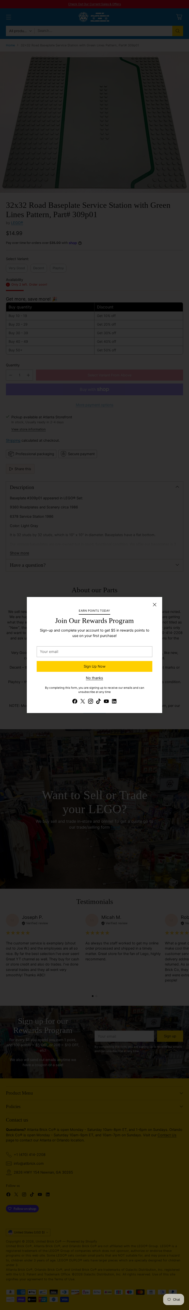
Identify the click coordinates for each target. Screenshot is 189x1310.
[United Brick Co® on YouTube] (106, 702)
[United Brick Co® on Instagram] (91, 702)
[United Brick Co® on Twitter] (83, 702)
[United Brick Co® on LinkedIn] (114, 702)
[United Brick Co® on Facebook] (75, 702)
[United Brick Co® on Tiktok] (98, 702)
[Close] (154, 604)
